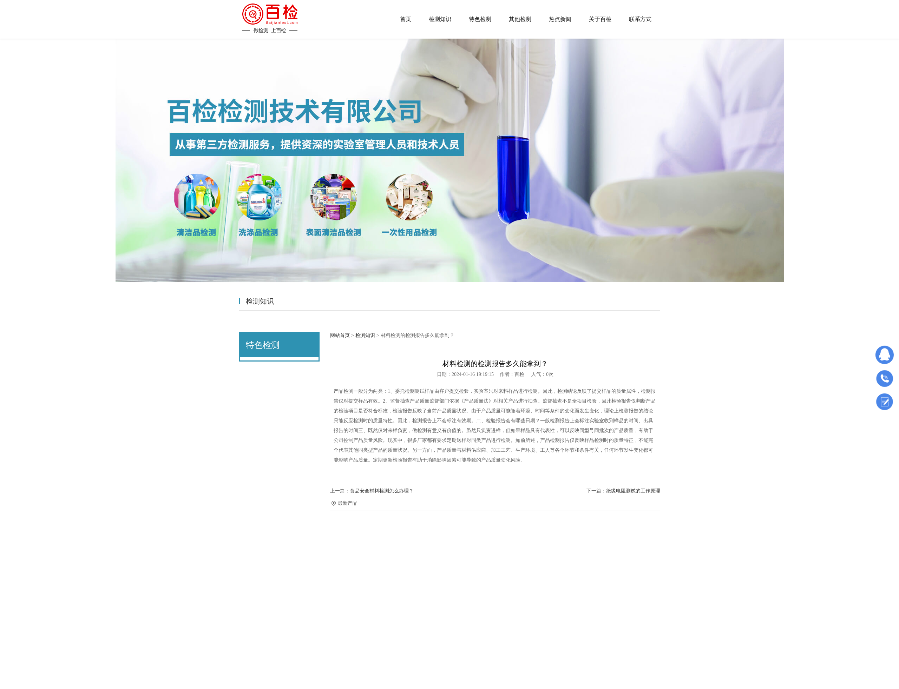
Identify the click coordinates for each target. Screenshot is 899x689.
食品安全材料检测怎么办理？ (382, 490)
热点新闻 (560, 19)
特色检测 (480, 19)
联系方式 (640, 19)
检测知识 (440, 19)
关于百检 (600, 19)
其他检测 (520, 19)
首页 (405, 19)
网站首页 (340, 335)
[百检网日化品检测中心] (270, 18)
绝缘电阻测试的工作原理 (633, 490)
